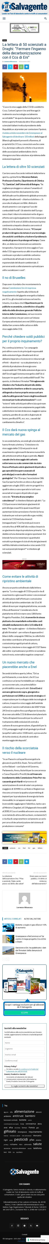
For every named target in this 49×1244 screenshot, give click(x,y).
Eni (29, 848)
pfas (31, 1140)
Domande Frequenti (25, 1241)
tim (9, 1152)
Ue (14, 1152)
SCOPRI (24, 1012)
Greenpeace (22, 1132)
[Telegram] (26, 66)
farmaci (24, 1128)
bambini (30, 1116)
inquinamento (35, 1132)
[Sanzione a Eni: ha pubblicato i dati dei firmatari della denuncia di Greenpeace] (8, 950)
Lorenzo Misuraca (10, 61)
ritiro (20, 1144)
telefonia (37, 1148)
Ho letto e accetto (22, 1070)
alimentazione (24, 1111)
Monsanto (37, 1135)
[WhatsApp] (21, 66)
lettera (40, 848)
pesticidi (21, 1139)
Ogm (6, 1140)
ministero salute (15, 1136)
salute (37, 1144)
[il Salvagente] (24, 7)
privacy (6, 1144)
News (4, 40)
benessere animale (10, 1120)
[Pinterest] (15, 66)
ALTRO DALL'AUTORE (32, 919)
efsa (11, 1127)
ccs (19, 848)
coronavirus (31, 1124)
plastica (38, 1140)
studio (30, 1148)
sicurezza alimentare (19, 1148)
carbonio (12, 848)
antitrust (18, 1116)
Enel (24, 848)
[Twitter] (10, 66)
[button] (4, 18)
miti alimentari (27, 1136)
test (5, 1152)
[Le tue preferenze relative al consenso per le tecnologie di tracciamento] (36, 1240)
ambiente (7, 1116)
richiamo (13, 1144)
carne (30, 1120)
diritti (5, 1128)
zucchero (19, 1152)
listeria (6, 1136)
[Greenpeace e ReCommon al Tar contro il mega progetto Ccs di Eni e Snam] (8, 939)
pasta (11, 1140)
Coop (22, 1124)
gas (34, 848)
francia (32, 1127)
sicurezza (7, 1148)
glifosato (10, 1131)
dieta (40, 1124)
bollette (22, 1120)
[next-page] (7, 959)
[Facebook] (4, 66)
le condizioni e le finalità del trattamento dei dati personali (22, 1070)
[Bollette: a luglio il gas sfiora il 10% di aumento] (8, 928)
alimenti (39, 1112)
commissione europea (11, 1124)
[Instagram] (18, 1225)
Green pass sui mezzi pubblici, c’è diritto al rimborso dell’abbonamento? (38, 880)
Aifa (11, 1112)
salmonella (28, 1144)
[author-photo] (24, 904)
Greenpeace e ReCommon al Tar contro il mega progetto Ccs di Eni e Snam (30, 939)
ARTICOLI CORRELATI (12, 919)
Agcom (6, 1112)
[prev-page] (3, 959)
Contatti (24, 1235)
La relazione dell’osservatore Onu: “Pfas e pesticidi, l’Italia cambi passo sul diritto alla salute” (13, 880)
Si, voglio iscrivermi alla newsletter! (24, 1086)
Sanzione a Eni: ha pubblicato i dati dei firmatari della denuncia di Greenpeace (30, 950)
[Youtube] (37, 1225)
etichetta (17, 1128)
